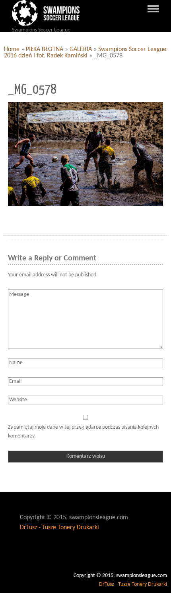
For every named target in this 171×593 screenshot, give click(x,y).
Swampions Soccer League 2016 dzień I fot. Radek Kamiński (85, 52)
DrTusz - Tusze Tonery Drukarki (59, 527)
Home (11, 49)
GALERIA (81, 49)
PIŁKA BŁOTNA (44, 49)
